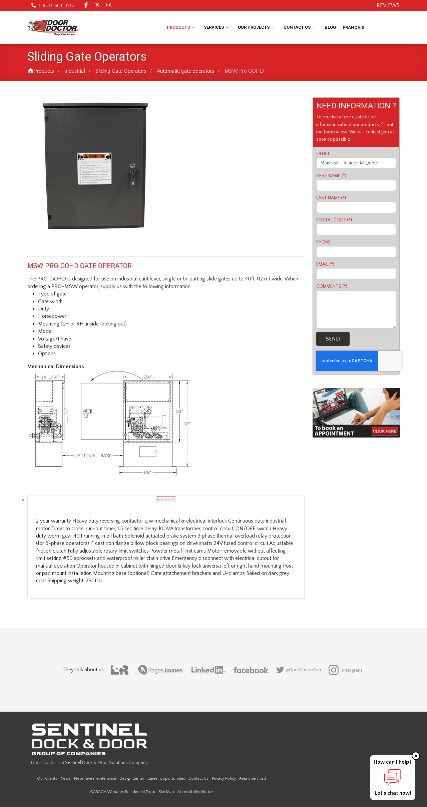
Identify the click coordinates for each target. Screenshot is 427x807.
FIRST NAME (331, 175)
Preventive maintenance (95, 778)
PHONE (323, 242)
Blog (330, 27)
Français (353, 27)
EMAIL (325, 264)
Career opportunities (166, 778)
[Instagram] (108, 5)
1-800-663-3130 (57, 5)
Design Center (131, 778)
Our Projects (254, 27)
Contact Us (297, 27)
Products (178, 27)
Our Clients (47, 778)
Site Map (166, 792)
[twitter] (97, 5)
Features (166, 500)
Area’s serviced (252, 778)
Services (214, 27)
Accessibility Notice (195, 792)
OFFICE (323, 153)
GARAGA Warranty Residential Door (122, 792)
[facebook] (86, 5)
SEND (333, 339)
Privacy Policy (224, 778)
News (66, 778)
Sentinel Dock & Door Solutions (96, 762)
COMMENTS (331, 286)
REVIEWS (388, 5)
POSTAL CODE (334, 220)
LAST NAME (331, 198)
